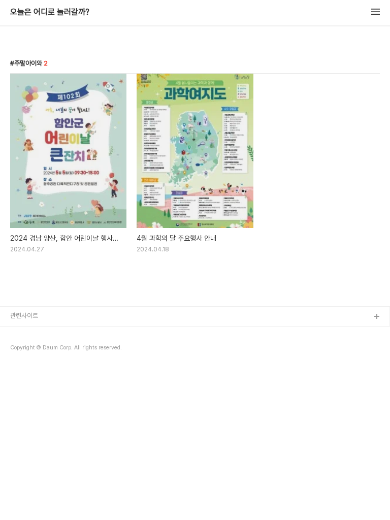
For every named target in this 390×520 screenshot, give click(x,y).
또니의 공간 (25, 333)
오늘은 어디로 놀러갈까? (49, 12)
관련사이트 (24, 315)
